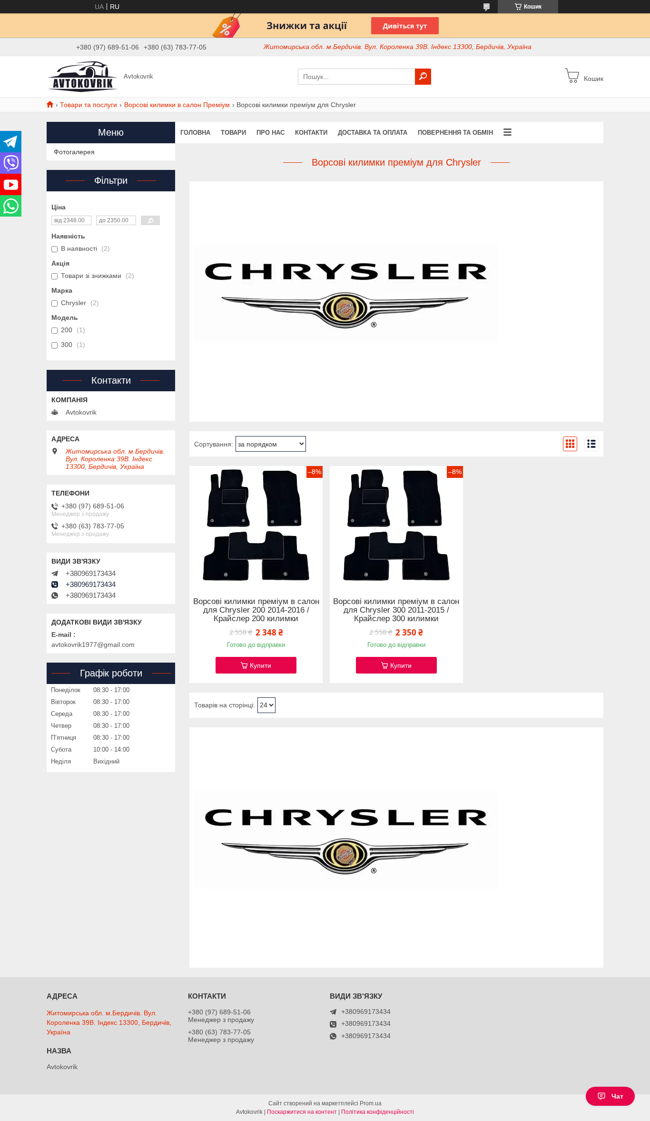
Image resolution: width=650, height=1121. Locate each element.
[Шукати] (423, 77)
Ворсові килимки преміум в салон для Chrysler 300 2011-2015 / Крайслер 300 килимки (396, 610)
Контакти (311, 132)
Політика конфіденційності (377, 1112)
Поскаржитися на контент (302, 1112)
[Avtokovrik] (82, 76)
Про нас (270, 132)
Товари (233, 132)
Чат (617, 1096)
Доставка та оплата (372, 132)
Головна (195, 132)
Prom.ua (371, 1103)
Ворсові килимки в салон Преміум (177, 105)
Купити (260, 665)
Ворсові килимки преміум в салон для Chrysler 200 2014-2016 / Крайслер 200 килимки (256, 610)
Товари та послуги (88, 105)
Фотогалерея (74, 152)
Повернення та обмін (455, 132)
